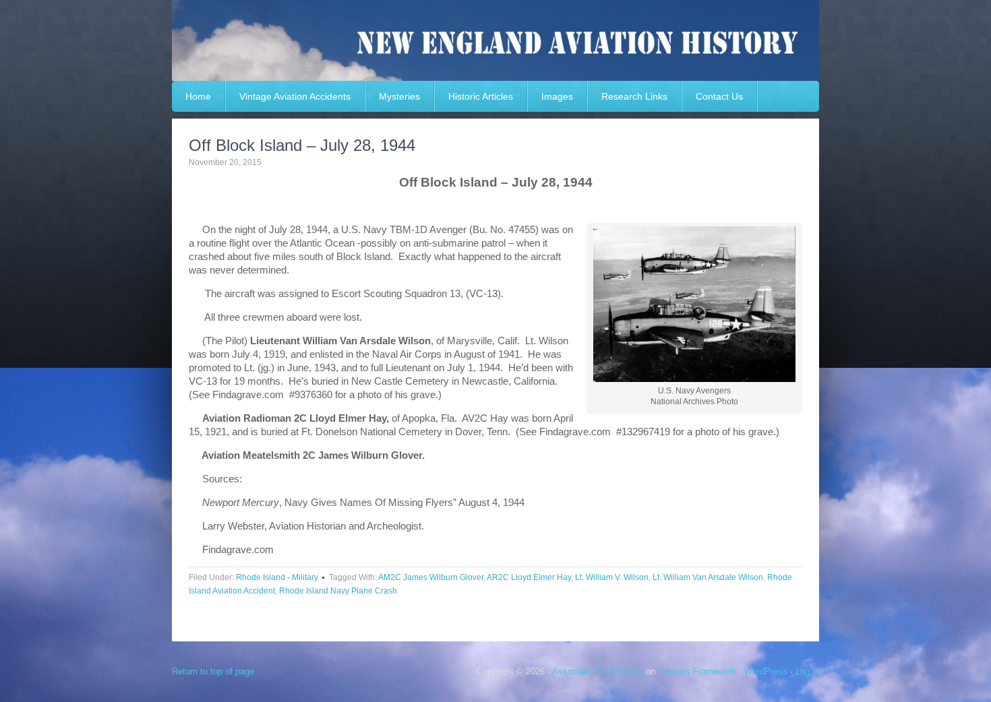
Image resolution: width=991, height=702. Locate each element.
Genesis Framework (697, 671)
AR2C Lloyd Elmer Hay (529, 577)
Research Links (634, 96)
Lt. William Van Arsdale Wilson (708, 577)
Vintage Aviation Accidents (295, 96)
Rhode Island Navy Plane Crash (338, 591)
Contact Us (719, 96)
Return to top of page (213, 671)
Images (557, 96)
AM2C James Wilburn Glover (430, 577)
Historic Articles (480, 96)
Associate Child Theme (597, 671)
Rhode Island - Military (277, 577)
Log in (807, 671)
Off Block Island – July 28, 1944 (302, 145)
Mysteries (399, 96)
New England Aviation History (495, 40)
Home (198, 96)
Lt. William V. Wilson (612, 577)
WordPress (765, 671)
